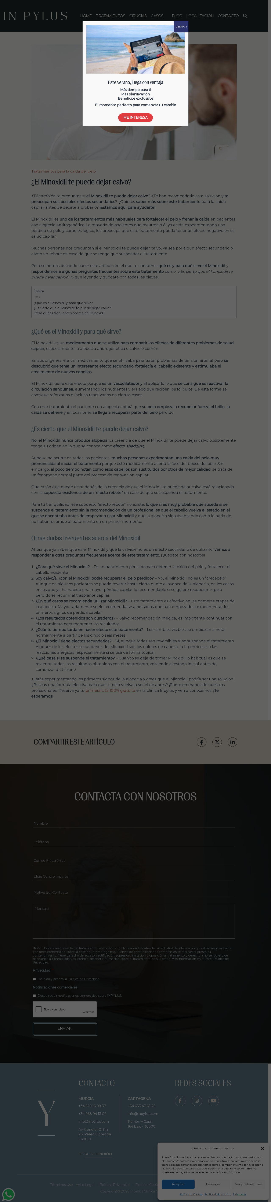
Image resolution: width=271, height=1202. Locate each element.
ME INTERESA (135, 117)
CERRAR (181, 26)
